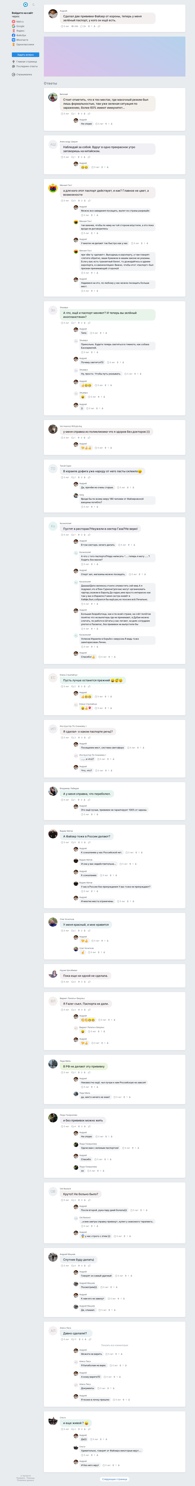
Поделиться (99, 26)
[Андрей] (54, 13)
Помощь (31, 1478)
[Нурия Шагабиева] (54, 973)
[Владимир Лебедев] (54, 791)
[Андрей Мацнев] (54, 1257)
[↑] (89, 26)
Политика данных (25, 1480)
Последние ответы (27, 66)
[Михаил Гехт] (54, 188)
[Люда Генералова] (54, 1117)
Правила (20, 1478)
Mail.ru (20, 21)
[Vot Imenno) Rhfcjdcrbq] (54, 429)
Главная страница (26, 61)
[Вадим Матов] (54, 833)
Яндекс (20, 30)
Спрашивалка (24, 74)
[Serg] (76, 495)
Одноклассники (25, 44)
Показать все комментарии (114, 1345)
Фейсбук (21, 35)
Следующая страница (114, 1479)
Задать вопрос (25, 54)
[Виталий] (54, 97)
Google (20, 26)
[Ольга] (54, 1420)
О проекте (26, 1475)
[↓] (94, 26)
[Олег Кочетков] (54, 922)
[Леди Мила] (54, 1063)
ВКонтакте (22, 39)
